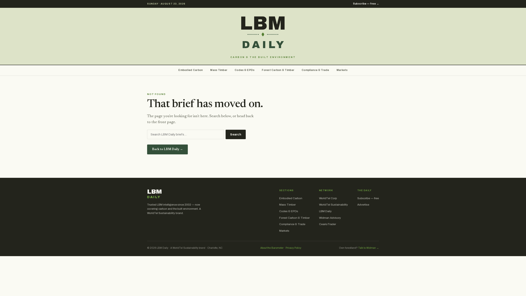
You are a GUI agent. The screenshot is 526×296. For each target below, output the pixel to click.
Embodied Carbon (190, 70)
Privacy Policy (293, 247)
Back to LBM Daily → (167, 149)
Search (235, 134)
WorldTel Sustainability (333, 204)
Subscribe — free (368, 198)
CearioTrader (327, 224)
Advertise (363, 204)
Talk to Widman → (368, 247)
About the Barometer (272, 247)
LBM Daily (325, 211)
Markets (342, 70)
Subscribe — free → (366, 3)
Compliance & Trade (315, 70)
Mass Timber (218, 70)
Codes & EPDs (244, 70)
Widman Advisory (330, 217)
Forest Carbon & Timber (278, 70)
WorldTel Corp (328, 198)
